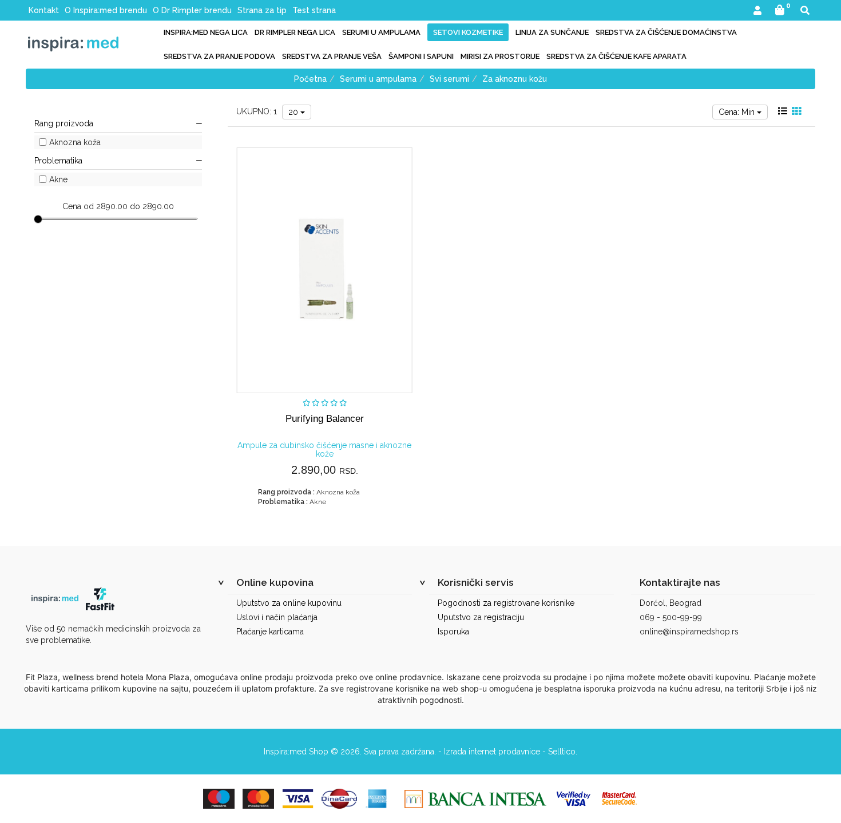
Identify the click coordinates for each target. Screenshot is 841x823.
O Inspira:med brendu (106, 10)
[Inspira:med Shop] (73, 44)
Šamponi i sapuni (421, 56)
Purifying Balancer (324, 418)
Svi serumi (449, 78)
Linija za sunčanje (552, 32)
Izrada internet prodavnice (492, 751)
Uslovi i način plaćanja (277, 617)
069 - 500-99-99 (671, 617)
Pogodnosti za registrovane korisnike (506, 603)
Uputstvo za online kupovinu (289, 603)
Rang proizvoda (63, 123)
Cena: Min (738, 112)
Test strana (314, 10)
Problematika (58, 160)
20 (294, 112)
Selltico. (562, 751)
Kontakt (44, 10)
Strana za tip (262, 10)
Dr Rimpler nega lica (295, 32)
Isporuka (453, 631)
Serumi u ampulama (381, 32)
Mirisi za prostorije (500, 56)
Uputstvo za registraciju (481, 617)
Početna (310, 78)
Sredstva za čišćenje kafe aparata (616, 56)
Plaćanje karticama (270, 631)
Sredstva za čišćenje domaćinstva (666, 32)
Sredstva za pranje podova (219, 56)
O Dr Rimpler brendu (192, 10)
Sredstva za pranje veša (332, 56)
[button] (757, 11)
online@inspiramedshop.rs (689, 631)
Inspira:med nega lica (206, 32)
